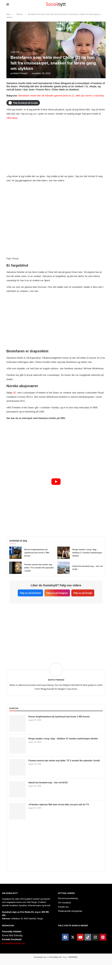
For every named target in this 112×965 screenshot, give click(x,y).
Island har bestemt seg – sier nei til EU (48, 782)
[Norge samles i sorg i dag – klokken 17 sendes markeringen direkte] (63, 553)
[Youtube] (80, 937)
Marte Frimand (20, 73)
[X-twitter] (72, 937)
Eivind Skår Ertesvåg (12, 935)
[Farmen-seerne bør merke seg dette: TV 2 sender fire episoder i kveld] (15, 568)
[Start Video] (56, 506)
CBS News (11, 118)
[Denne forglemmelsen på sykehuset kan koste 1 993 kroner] (15, 553)
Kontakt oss (63, 907)
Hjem (8, 14)
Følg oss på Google (82, 593)
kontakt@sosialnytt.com (13, 943)
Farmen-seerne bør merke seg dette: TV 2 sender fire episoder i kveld (39, 567)
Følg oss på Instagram (57, 593)
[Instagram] (95, 937)
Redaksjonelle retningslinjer (70, 911)
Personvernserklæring (68, 898)
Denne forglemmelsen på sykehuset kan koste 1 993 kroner (36, 552)
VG (14, 392)
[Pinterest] (102, 937)
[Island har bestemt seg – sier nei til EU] (63, 568)
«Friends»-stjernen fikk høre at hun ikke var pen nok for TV (58, 804)
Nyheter (19, 14)
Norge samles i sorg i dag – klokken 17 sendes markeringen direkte (87, 552)
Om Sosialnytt (10, 893)
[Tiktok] (87, 937)
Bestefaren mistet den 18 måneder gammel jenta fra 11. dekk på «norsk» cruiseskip (61, 95)
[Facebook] (65, 937)
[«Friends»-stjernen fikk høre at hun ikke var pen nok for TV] (17, 811)
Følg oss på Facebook (30, 593)
